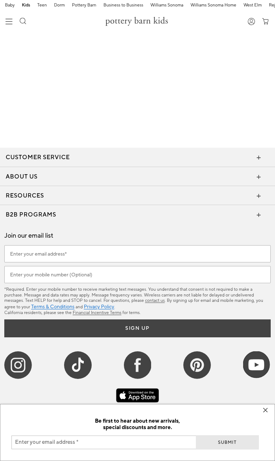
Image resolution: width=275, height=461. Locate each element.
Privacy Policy (99, 307)
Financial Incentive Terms (97, 312)
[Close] (265, 410)
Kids (26, 5)
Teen (42, 5)
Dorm (59, 5)
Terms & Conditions (52, 307)
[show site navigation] (9, 22)
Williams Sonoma (166, 5)
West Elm (252, 5)
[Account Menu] (251, 22)
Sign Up (137, 328)
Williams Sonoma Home (213, 5)
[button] (23, 22)
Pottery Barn (84, 5)
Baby (10, 5)
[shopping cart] (264, 22)
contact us (155, 300)
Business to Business (123, 5)
